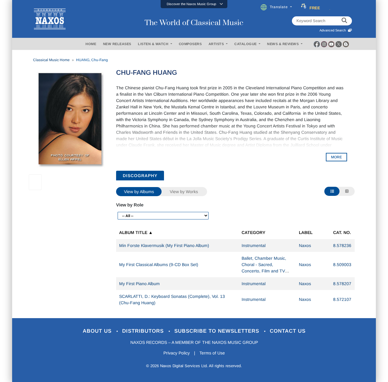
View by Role (129, 204)
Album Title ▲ (136, 232)
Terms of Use (212, 353)
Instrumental (254, 245)
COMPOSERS (190, 44)
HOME (90, 44)
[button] (194, 4)
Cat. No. (342, 232)
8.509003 (342, 264)
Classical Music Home (51, 60)
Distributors (144, 331)
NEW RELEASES (117, 44)
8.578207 (342, 283)
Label (306, 232)
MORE (336, 157)
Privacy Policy (176, 353)
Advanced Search (333, 30)
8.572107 (342, 299)
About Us (98, 331)
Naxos (305, 245)
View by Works (184, 191)
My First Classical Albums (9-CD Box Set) (158, 264)
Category (253, 232)
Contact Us (288, 331)
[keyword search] (344, 20)
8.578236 (342, 245)
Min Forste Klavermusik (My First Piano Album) (164, 245)
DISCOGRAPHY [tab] (140, 175)
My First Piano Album (139, 283)
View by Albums (139, 191)
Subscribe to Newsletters (217, 331)
